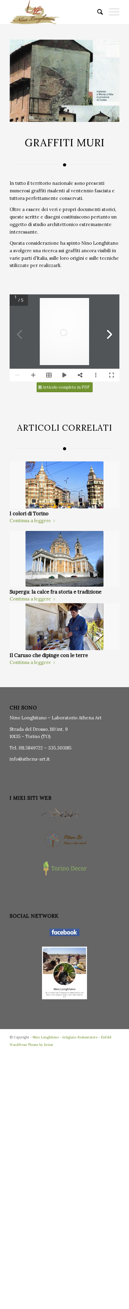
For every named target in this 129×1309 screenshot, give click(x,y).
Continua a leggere (30, 520)
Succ (110, 541)
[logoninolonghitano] (53, 12)
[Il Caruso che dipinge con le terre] (64, 626)
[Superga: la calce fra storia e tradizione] (64, 559)
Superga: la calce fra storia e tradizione (55, 591)
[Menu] (111, 12)
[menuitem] (97, 12)
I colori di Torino (29, 513)
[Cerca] (97, 12)
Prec (19, 541)
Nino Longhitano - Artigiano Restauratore (65, 1037)
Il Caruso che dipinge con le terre (49, 655)
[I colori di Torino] (64, 484)
